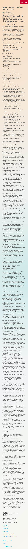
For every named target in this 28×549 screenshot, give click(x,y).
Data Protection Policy (8, 546)
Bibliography (5, 528)
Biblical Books (6, 525)
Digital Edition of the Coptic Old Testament (13, 8)
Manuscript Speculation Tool (9, 534)
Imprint (4, 543)
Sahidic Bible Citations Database (10, 536)
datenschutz (8, 12)
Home (3, 12)
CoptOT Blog (5, 531)
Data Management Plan (8, 540)
